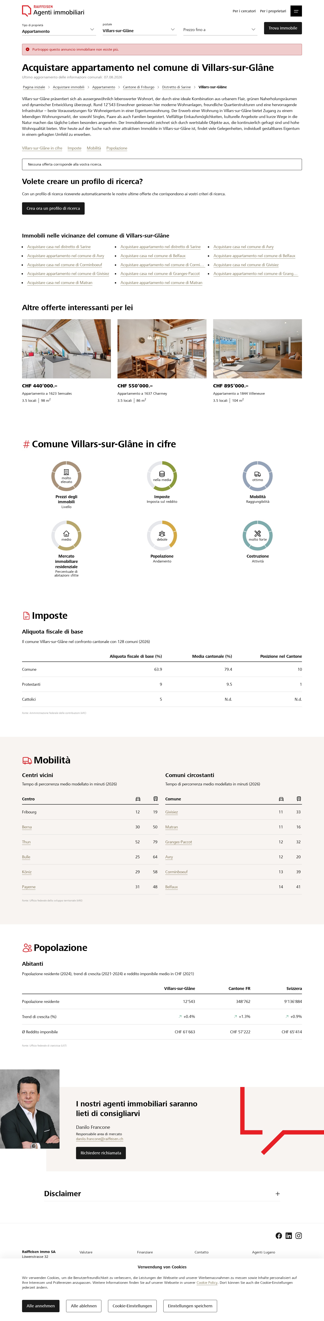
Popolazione (116, 148)
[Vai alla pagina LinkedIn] (288, 1236)
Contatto (202, 1252)
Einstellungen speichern (190, 1306)
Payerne (28, 886)
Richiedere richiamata (101, 1153)
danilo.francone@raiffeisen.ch (99, 1139)
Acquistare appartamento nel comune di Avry (65, 255)
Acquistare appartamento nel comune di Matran (161, 282)
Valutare (86, 1252)
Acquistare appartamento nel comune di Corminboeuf (163, 264)
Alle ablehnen (84, 1306)
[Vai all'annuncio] (66, 348)
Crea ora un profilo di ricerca (53, 208)
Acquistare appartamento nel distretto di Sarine (161, 246)
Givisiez (171, 812)
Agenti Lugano (263, 1252)
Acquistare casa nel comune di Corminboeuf (64, 264)
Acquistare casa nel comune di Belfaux (153, 255)
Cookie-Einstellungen (132, 1306)
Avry (169, 857)
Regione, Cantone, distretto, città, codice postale (129, 22)
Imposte (74, 148)
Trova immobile (283, 28)
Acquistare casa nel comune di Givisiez (246, 264)
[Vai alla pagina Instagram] (298, 1236)
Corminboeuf (176, 872)
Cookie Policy (207, 1282)
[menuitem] (244, 11)
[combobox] (136, 31)
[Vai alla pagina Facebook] (279, 1236)
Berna (27, 827)
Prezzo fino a (194, 29)
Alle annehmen (41, 1306)
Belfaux (171, 886)
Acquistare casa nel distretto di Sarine (59, 246)
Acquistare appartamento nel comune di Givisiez (68, 273)
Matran (171, 827)
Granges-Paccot (178, 842)
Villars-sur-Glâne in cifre (42, 148)
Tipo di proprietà (32, 25)
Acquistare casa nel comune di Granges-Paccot (160, 273)
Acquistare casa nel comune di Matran (59, 282)
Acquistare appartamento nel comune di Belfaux (254, 255)
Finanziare (145, 1252)
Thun (26, 842)
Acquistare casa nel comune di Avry (244, 246)
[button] (296, 11)
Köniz (27, 872)
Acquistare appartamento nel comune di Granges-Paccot (256, 273)
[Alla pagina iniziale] (53, 11)
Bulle (26, 857)
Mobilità (94, 148)
